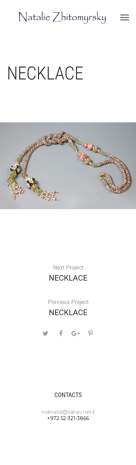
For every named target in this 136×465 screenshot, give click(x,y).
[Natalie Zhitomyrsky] (63, 17)
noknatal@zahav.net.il (68, 412)
